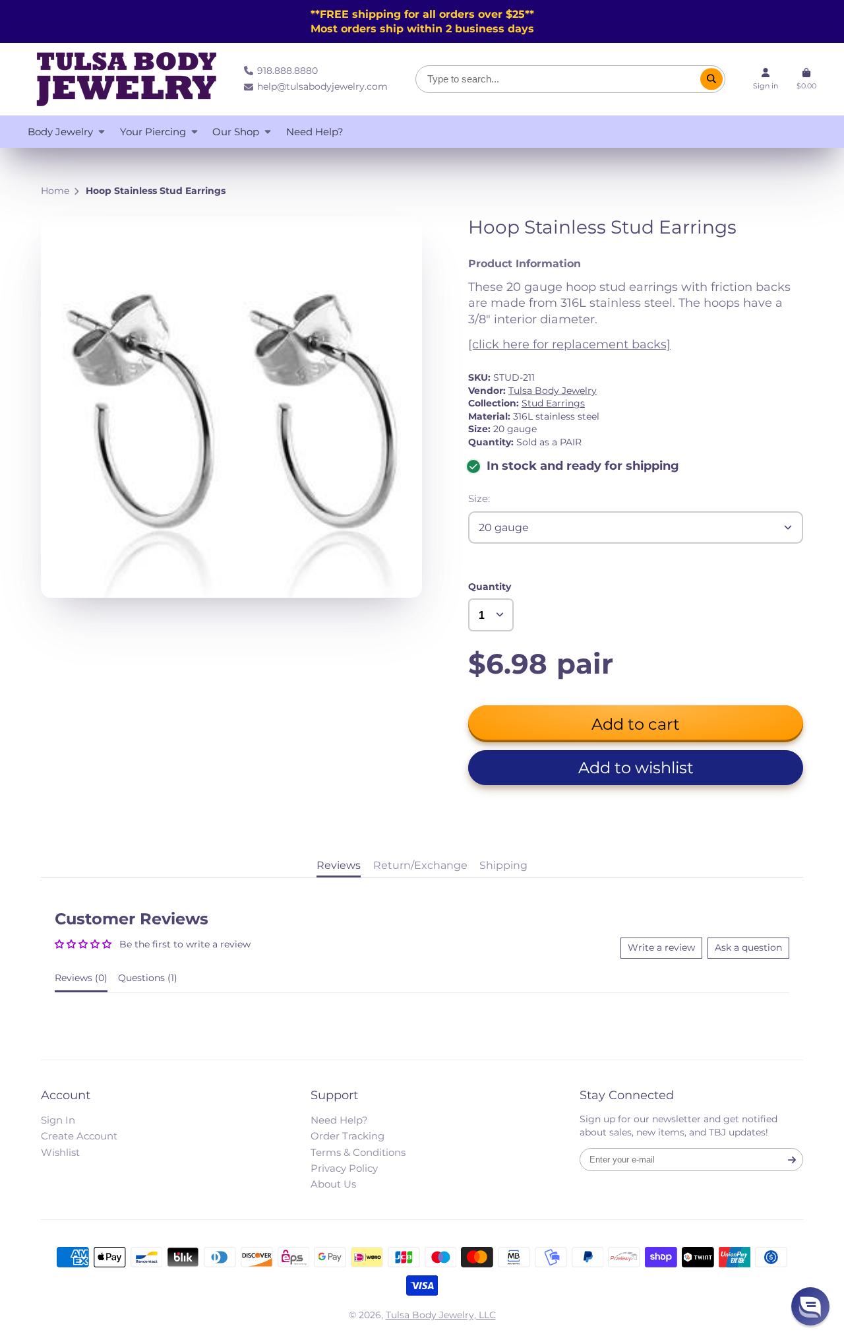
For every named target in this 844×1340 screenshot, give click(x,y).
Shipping (503, 865)
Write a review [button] (661, 947)
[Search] (711, 79)
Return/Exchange (420, 865)
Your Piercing (153, 131)
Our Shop (235, 131)
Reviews (338, 865)
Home (55, 191)
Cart (806, 79)
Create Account (79, 1136)
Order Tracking (347, 1136)
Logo (127, 79)
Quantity (489, 586)
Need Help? (315, 131)
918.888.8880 (287, 71)
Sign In (58, 1120)
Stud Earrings (553, 403)
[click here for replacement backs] (569, 344)
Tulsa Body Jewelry (552, 391)
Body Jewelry (60, 131)
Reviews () (81, 978)
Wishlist (60, 1152)
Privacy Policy (344, 1168)
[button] (635, 767)
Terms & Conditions (358, 1152)
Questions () (147, 978)
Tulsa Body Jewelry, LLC (441, 1315)
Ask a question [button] (748, 947)
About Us (333, 1184)
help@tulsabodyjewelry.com (322, 86)
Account (765, 79)
